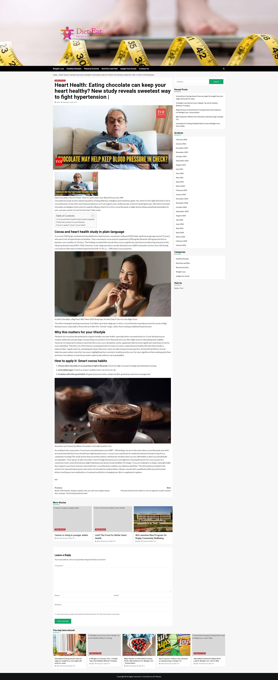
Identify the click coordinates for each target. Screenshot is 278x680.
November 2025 (182, 152)
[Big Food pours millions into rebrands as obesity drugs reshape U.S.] (173, 645)
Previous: (82, 490)
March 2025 (180, 186)
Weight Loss (58, 69)
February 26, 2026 (136, 666)
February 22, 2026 (107, 541)
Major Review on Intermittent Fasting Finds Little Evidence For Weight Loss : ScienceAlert (198, 111)
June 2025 (180, 173)
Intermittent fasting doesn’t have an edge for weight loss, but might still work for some (199, 97)
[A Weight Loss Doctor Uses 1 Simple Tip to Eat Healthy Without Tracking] (104, 645)
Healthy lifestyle (74, 69)
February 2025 (181, 190)
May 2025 (179, 178)
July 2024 (179, 220)
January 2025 (181, 194)
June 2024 (180, 224)
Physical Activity (91, 69)
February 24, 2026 (206, 663)
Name (57, 595)
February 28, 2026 (67, 666)
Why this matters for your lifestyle (71, 222)
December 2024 (182, 199)
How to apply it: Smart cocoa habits (71, 225)
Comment (59, 566)
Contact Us (144, 69)
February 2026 (181, 139)
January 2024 (181, 245)
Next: (146, 489)
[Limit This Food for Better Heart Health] (112, 519)
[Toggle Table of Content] (91, 216)
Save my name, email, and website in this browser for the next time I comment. (88, 614)
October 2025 (181, 156)
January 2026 (181, 144)
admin (58, 102)
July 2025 (179, 169)
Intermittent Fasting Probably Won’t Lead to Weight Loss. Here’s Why (198, 124)
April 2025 (180, 182)
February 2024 (181, 241)
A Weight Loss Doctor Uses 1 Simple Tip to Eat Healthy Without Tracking (197, 104)
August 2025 (181, 165)
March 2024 (180, 237)
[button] (223, 69)
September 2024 (182, 211)
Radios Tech (178, 288)
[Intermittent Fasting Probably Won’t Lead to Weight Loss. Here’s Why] (208, 645)
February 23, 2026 (67, 538)
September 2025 (182, 161)
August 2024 (181, 216)
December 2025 (182, 148)
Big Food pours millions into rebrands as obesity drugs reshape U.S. (199, 118)
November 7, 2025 (68, 102)
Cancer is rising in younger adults (71, 535)
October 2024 (181, 207)
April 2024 (180, 232)
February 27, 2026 (102, 663)
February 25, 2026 (171, 663)
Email (116, 595)
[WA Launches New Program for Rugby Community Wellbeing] (153, 519)
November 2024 (182, 203)
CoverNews (146, 676)
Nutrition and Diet (110, 69)
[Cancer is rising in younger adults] (72, 519)
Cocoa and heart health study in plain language (75, 219)
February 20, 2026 (148, 541)
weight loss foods (128, 69)
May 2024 (179, 228)
